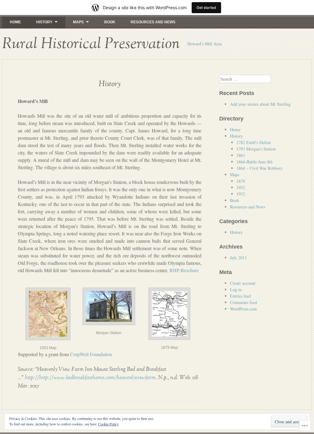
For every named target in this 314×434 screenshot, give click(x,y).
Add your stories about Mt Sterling (260, 104)
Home (15, 22)
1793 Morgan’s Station (256, 149)
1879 (240, 181)
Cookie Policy (108, 423)
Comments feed (243, 302)
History (44, 22)
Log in (236, 289)
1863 (240, 155)
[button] (48, 317)
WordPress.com (243, 309)
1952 (240, 187)
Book (109, 22)
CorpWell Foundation (91, 354)
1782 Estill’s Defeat (253, 142)
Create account (242, 283)
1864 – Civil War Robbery (259, 168)
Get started (206, 7)
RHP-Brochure (184, 270)
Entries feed (240, 296)
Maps (78, 22)
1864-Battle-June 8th (254, 162)
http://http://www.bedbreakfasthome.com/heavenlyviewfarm (90, 377)
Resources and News (153, 22)
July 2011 (238, 258)
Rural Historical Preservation (91, 43)
